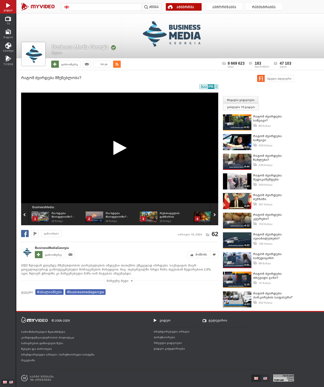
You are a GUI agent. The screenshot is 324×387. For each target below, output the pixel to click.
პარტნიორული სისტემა (76, 354)
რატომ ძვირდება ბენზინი (267, 197)
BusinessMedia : (44, 207)
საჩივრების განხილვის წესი (42, 343)
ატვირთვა (185, 7)
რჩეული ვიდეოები (168, 343)
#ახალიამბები (49, 292)
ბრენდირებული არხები (39, 354)
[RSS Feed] (117, 64)
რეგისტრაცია (264, 7)
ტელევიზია (217, 320)
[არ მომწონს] (214, 254)
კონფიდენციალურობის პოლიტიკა (47, 337)
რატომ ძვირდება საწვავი (267, 138)
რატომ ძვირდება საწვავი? (267, 118)
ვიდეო (165, 320)
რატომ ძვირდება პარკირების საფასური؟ (272, 295)
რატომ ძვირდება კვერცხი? (267, 216)
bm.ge (104, 64)
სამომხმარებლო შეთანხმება (43, 331)
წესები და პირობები (36, 349)
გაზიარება (51, 233)
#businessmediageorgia (85, 292)
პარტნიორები (164, 337)
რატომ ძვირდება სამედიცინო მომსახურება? (267, 256)
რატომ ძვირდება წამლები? (267, 158)
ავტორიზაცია (224, 7)
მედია (57, 53)
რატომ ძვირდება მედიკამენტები (267, 177)
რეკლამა (28, 360)
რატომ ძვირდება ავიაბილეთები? (267, 236)
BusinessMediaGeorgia (52, 247)
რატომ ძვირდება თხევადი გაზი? (267, 275)
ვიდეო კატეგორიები (169, 348)
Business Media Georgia (80, 47)
